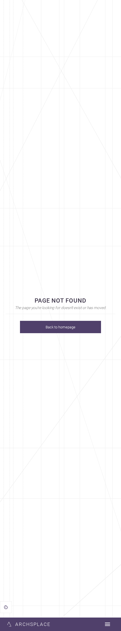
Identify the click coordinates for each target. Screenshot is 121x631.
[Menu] (107, 624)
